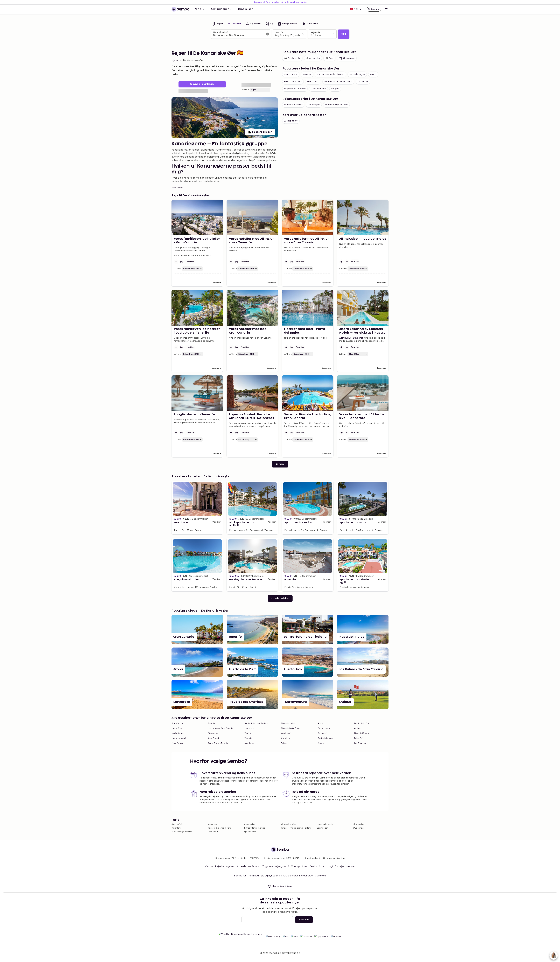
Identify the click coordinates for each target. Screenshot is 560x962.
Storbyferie (176, 828)
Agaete (321, 743)
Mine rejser (245, 9)
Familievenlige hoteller (336, 105)
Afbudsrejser (250, 824)
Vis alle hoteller (280, 598)
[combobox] (238, 35)
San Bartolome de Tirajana (330, 74)
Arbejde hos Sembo (248, 866)
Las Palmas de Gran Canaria (338, 81)
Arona (373, 74)
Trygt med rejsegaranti (275, 866)
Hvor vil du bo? (220, 32)
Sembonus (240, 875)
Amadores (249, 743)
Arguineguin (286, 733)
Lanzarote (363, 81)
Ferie (198, 9)
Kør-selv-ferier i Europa (254, 828)
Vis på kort (292, 121)
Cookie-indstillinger (282, 886)
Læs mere (177, 187)
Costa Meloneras (325, 738)
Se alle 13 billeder (262, 132)
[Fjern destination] (267, 34)
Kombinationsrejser (325, 824)
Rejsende (315, 32)
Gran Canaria (291, 74)
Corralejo (285, 738)
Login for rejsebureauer (341, 866)
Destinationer (220, 9)
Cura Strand (213, 738)
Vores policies (299, 866)
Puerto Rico (313, 81)
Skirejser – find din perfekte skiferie (296, 828)
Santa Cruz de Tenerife (218, 743)
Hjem (175, 60)
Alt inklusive (349, 58)
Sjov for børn (250, 832)
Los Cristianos (178, 733)
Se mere (280, 464)
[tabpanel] (280, 34)
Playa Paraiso (177, 743)
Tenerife (307, 74)
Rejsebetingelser (225, 866)
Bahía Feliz (359, 738)
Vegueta (248, 738)
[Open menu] (386, 9)
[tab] (218, 24)
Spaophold (213, 832)
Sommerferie (177, 824)
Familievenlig (294, 58)
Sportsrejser (322, 828)
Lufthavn (245, 90)
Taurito (248, 733)
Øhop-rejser (358, 824)
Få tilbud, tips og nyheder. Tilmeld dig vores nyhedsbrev (281, 875)
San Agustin (323, 733)
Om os (209, 866)
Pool (331, 58)
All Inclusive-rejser (293, 105)
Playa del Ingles (357, 74)
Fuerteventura (318, 88)
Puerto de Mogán (179, 738)
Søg (343, 34)
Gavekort (320, 875)
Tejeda (284, 743)
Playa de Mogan (361, 733)
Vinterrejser (314, 105)
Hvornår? (279, 32)
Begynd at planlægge (202, 84)
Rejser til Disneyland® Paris (219, 828)
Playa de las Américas (295, 88)
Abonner (304, 920)
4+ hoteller (314, 58)
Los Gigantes (360, 743)
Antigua (335, 88)
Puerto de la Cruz (293, 81)
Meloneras (213, 733)
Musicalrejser (359, 828)
